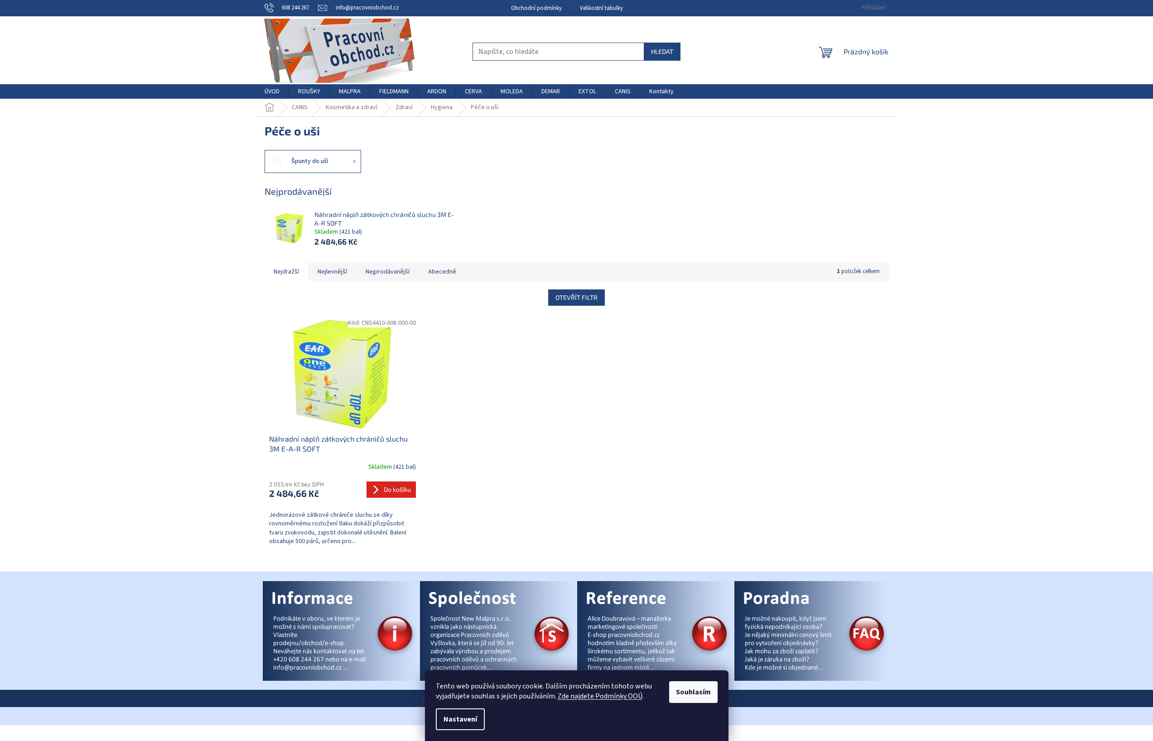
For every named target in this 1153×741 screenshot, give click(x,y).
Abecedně (442, 271)
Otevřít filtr (576, 297)
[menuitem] (272, 91)
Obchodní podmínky (536, 8)
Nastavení (460, 719)
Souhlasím (693, 692)
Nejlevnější (332, 271)
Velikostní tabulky (601, 8)
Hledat (662, 51)
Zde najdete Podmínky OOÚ (600, 696)
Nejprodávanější (388, 271)
